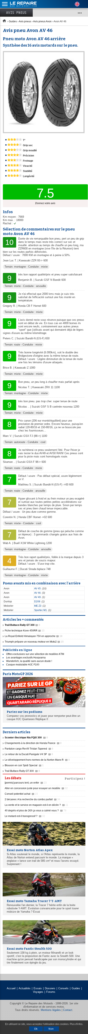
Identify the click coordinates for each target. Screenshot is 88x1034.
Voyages (38, 991)
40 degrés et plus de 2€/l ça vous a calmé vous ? (35, 810)
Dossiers (50, 988)
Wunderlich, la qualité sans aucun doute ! (29, 661)
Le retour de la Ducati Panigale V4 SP (29, 754)
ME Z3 (37, 605)
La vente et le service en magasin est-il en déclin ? (36, 805)
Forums (50, 991)
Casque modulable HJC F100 (22, 664)
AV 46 (37, 592)
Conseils (63, 988)
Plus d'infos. (76, 1024)
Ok (36, 1028)
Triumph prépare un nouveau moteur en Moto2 (34, 641)
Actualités (24, 988)
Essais (38, 988)
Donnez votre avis (45, 203)
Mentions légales (51, 1010)
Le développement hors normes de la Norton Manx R (37, 759)
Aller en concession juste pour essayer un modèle (36, 788)
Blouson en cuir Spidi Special (24, 765)
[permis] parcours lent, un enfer (26, 782)
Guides (13, 21)
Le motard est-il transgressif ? (25, 816)
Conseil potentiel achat (21, 793)
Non (51, 1028)
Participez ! (75, 778)
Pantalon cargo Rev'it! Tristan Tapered (29, 748)
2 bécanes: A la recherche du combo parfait (32, 799)
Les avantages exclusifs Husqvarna (26, 657)
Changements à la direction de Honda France (33, 743)
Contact (67, 1010)
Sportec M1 (40, 610)
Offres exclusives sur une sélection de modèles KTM (35, 654)
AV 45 (37, 588)
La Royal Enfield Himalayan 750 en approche (33, 636)
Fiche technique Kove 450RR (24, 630)
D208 (37, 601)
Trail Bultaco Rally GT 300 (22, 771)
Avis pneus (16, 12)
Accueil (11, 988)
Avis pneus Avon (42, 21)
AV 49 (37, 597)
